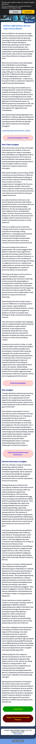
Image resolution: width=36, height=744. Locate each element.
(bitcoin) (21, 130)
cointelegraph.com (9, 130)
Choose (15, 12)
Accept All (28, 12)
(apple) (27, 130)
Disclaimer (18, 733)
